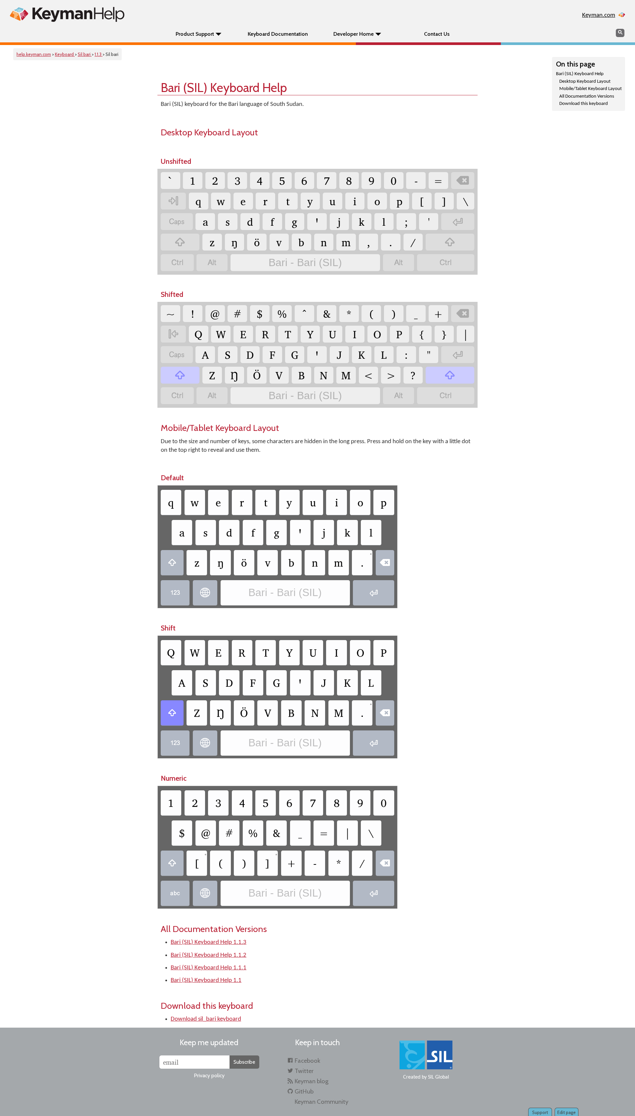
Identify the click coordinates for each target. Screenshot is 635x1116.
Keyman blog (311, 1081)
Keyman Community (321, 1101)
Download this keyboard (583, 103)
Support (540, 1112)
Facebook (307, 1060)
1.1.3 (99, 54)
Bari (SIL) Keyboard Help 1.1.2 (208, 955)
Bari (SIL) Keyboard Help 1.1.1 (208, 968)
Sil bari (85, 54)
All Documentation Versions (586, 96)
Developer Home (353, 34)
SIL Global (438, 1077)
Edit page (566, 1112)
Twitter (304, 1071)
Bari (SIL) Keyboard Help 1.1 (206, 980)
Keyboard (65, 54)
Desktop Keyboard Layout (585, 81)
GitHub (304, 1091)
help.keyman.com (34, 54)
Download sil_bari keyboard (206, 1019)
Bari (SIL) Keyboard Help (580, 73)
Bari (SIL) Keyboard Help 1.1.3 (208, 942)
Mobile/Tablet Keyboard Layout (590, 88)
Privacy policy (209, 1075)
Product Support (195, 34)
